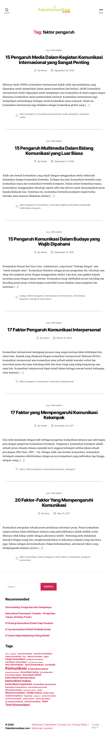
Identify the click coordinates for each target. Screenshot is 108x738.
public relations (28, 699)
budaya (23, 295)
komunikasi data (46, 672)
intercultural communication (58, 295)
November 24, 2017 (64, 425)
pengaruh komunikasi (40, 299)
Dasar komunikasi (13, 656)
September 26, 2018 (64, 70)
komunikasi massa (18, 680)
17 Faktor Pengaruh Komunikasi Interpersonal (53, 329)
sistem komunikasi (43, 699)
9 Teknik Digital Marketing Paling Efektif (27, 635)
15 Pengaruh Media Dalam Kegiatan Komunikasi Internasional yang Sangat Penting (54, 59)
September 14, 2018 (64, 252)
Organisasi (28, 696)
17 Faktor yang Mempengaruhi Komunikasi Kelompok (54, 415)
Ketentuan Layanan (42, 728)
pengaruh (73, 114)
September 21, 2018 (64, 161)
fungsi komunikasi (15, 659)
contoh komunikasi (42, 653)
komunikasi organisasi (18, 684)
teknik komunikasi (32, 701)
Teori (45, 701)
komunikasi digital (58, 205)
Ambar (43, 70)
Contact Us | (65, 724)
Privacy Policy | (80, 724)
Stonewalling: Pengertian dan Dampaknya (28, 607)
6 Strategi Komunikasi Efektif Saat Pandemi (29, 623)
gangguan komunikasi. (35, 659)
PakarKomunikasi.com (17, 728)
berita (7, 654)
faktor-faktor (61, 557)
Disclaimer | (51, 724)
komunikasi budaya (12, 672)
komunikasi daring (29, 672)
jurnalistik (50, 664)
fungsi (46, 656)
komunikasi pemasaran (44, 684)
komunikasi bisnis (38, 668)
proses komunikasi (13, 699)
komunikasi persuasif (37, 687)
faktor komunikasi (28, 557)
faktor (22, 469)
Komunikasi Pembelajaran (16, 687)
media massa (34, 692)
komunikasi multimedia (79, 205)
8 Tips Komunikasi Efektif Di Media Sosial (28, 629)
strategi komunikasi (14, 701)
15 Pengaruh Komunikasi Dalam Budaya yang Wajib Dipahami (54, 241)
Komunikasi (42, 205)
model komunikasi (14, 695)
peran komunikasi (49, 696)
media (65, 114)
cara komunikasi (24, 654)
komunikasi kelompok (54, 469)
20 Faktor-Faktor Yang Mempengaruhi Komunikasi (54, 502)
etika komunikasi (34, 656)
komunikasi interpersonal (61, 381)
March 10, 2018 (64, 338)
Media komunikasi (15, 692)
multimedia (24, 208)
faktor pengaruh (27, 114)
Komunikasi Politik (13, 690)
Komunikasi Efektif (32, 674)
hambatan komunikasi (16, 662)
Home (48, 50)
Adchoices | (38, 724)
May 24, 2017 (63, 513)
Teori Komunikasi (17, 704)
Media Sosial (48, 693)
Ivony (47, 513)
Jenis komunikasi (34, 664)
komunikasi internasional (48, 114)
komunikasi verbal (29, 690)
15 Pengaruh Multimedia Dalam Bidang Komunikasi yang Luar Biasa (54, 150)
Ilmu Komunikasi (14, 664)
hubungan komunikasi (35, 662)
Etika (24, 657)
